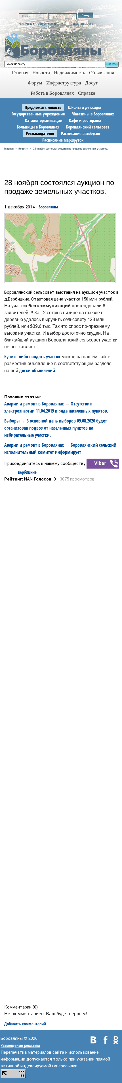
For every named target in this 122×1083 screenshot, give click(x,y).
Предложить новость (43, 107)
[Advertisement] (62, 743)
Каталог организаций (43, 120)
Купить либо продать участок (32, 356)
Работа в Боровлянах (52, 93)
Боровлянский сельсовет (87, 127)
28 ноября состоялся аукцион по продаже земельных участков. (70, 148)
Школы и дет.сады (84, 107)
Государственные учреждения (38, 114)
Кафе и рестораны (85, 120)
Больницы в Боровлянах (38, 127)
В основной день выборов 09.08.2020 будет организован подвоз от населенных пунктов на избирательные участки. (55, 428)
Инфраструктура (63, 83)
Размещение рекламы (20, 1045)
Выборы (12, 421)
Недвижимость (69, 72)
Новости (41, 72)
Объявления (101, 72)
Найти (112, 64)
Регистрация (26, 24)
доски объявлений (37, 370)
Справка (86, 93)
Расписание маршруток (62, 140)
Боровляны (48, 207)
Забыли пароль (47, 24)
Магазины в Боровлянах (92, 114)
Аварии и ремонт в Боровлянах (34, 404)
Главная (9, 148)
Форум (35, 83)
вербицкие (27, 472)
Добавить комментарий (25, 1023)
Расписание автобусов (80, 133)
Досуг (91, 83)
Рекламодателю (40, 133)
